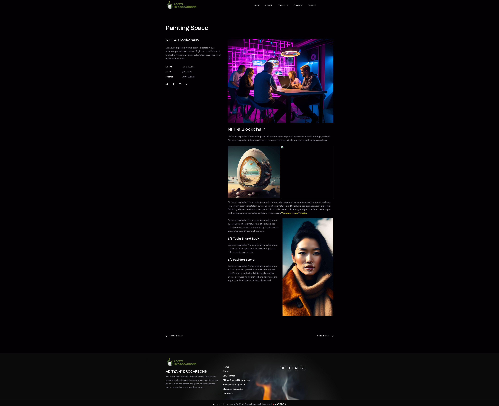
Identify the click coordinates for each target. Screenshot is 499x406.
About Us (269, 5)
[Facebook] (173, 84)
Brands (297, 5)
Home (256, 5)
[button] (186, 84)
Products (281, 5)
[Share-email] (180, 84)
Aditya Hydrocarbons (223, 404)
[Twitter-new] (167, 84)
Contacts (312, 5)
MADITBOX (280, 404)
